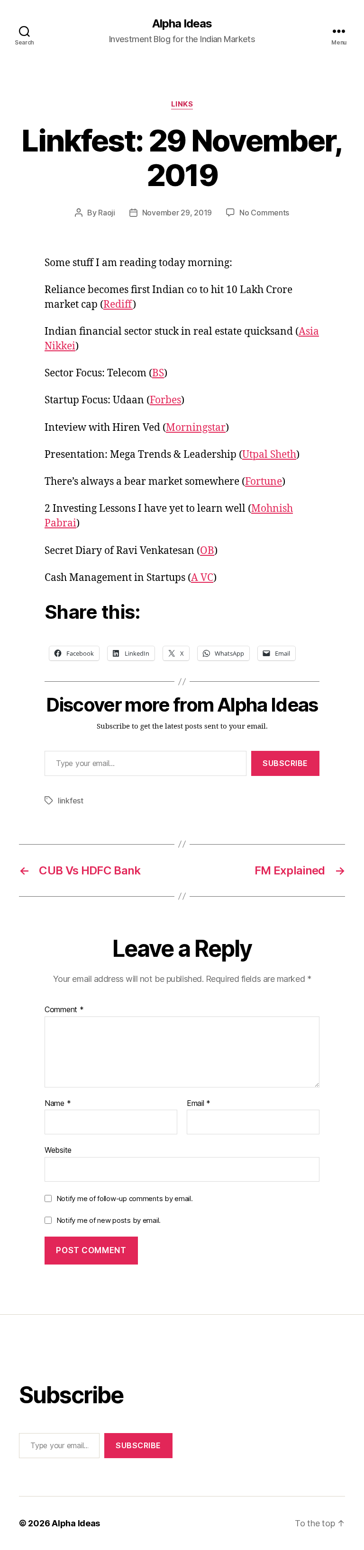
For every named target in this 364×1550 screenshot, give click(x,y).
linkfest (70, 800)
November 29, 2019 (177, 212)
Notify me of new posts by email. (108, 1220)
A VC (202, 577)
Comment (64, 1010)
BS (158, 373)
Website (58, 1150)
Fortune (263, 481)
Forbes (165, 400)
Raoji (106, 212)
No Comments (264, 212)
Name (58, 1103)
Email (198, 1103)
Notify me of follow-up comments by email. (124, 1198)
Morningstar (196, 427)
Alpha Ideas (182, 23)
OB (207, 550)
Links (182, 104)
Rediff (118, 304)
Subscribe (285, 763)
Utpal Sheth (269, 454)
